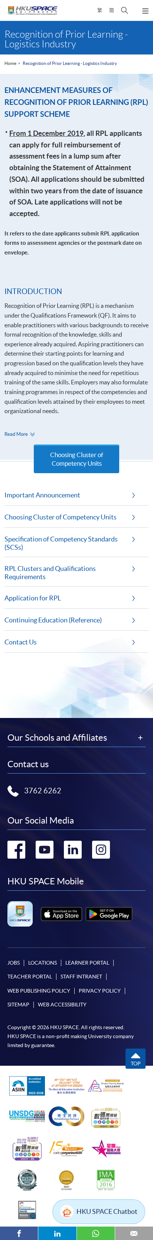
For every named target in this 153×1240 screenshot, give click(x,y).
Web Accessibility (62, 1005)
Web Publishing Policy (38, 991)
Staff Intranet (81, 977)
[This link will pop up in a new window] (61, 914)
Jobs (13, 963)
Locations (42, 963)
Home (10, 63)
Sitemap (18, 1005)
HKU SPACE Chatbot (106, 1211)
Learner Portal (87, 963)
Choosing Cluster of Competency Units (76, 459)
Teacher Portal (29, 977)
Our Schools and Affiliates (57, 738)
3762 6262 (42, 791)
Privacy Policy (100, 991)
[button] (124, 10)
